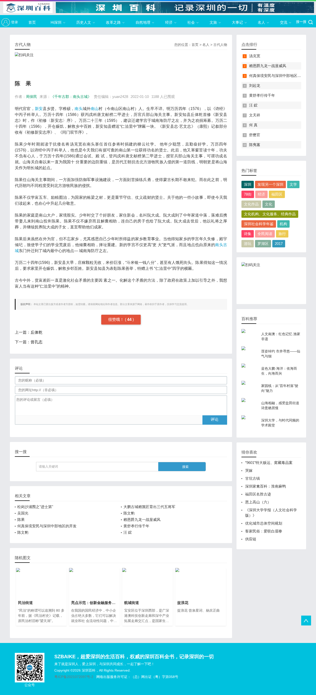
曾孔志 (36, 342)
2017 (279, 243)
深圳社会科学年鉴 (259, 224)
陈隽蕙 (254, 145)
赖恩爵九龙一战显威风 (141, 519)
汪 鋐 (127, 532)
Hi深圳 (56, 22)
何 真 (253, 125)
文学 (293, 184)
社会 (191, 22)
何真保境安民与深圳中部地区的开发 (47, 526)
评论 (214, 419)
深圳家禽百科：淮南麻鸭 (265, 486)
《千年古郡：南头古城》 (71, 96)
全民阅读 (264, 234)
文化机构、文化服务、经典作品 (270, 214)
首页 (32, 22)
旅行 (282, 234)
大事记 (237, 22)
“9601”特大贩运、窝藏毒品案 (269, 462)
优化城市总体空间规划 (263, 523)
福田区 (276, 194)
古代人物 (220, 45)
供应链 (250, 539)
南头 (78, 109)
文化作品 (251, 204)
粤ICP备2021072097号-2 (73, 677)
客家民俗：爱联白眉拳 (263, 531)
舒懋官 (254, 135)
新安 (39, 109)
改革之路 (113, 22)
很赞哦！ (116, 319)
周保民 (31, 96)
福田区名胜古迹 (258, 494)
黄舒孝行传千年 (136, 526)
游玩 (247, 243)
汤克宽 (254, 56)
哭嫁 (249, 470)
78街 (248, 194)
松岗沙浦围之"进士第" (35, 507)
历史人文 (83, 22)
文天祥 (254, 115)
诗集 (247, 234)
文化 (268, 204)
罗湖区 (263, 243)
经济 (169, 22)
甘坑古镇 (252, 478)
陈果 (21, 519)
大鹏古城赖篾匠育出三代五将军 (149, 507)
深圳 (247, 184)
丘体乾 (36, 332)
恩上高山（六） (258, 502)
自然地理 (143, 22)
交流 (283, 22)
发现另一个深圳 (270, 184)
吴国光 (22, 513)
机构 (283, 224)
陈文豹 (129, 513)
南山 (95, 109)
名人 (261, 22)
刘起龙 (254, 85)
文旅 (213, 22)
